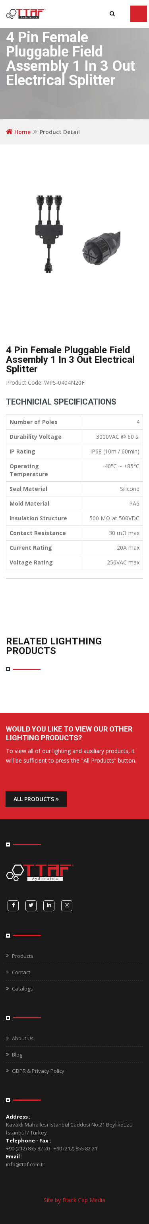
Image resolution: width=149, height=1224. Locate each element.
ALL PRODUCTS (35, 799)
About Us (23, 1038)
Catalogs (22, 988)
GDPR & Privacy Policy (38, 1070)
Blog (17, 1054)
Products (22, 955)
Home (22, 132)
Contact (21, 972)
